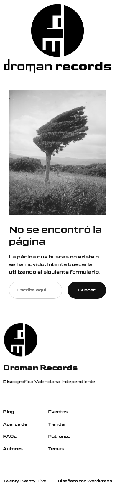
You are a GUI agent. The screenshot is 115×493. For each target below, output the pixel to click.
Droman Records (40, 368)
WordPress (99, 481)
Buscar (87, 290)
